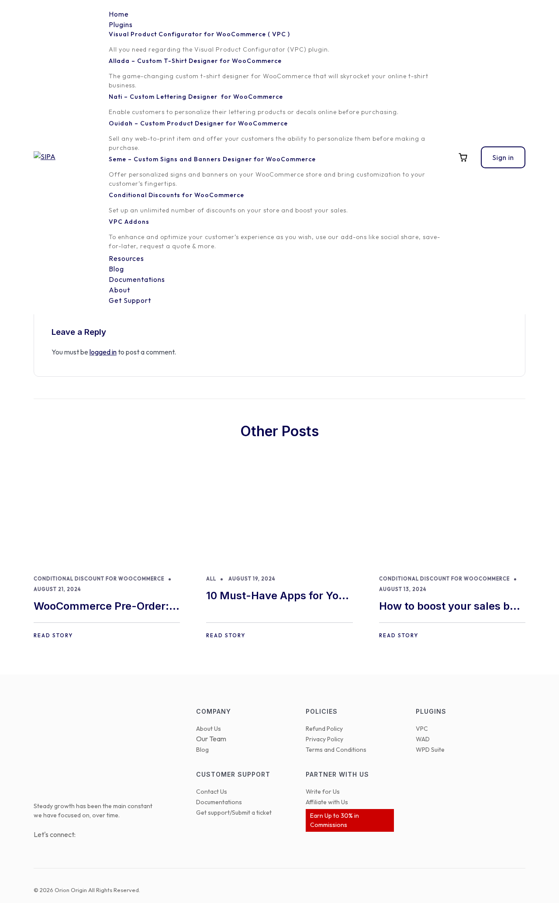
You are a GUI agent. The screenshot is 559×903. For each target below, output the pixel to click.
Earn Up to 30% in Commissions (334, 820)
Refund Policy (324, 729)
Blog (202, 750)
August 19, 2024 (251, 579)
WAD (423, 739)
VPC (422, 729)
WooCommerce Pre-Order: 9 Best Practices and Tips (106, 607)
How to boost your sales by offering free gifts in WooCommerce (447, 607)
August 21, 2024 (57, 589)
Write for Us (323, 791)
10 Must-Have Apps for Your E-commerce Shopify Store (277, 596)
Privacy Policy (324, 739)
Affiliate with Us (327, 802)
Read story (53, 635)
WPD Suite (430, 750)
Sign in (503, 157)
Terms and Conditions (336, 750)
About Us (208, 729)
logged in (103, 351)
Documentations (219, 802)
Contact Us (211, 791)
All (211, 579)
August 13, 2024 (402, 589)
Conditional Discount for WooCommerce (99, 579)
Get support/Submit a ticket (234, 812)
